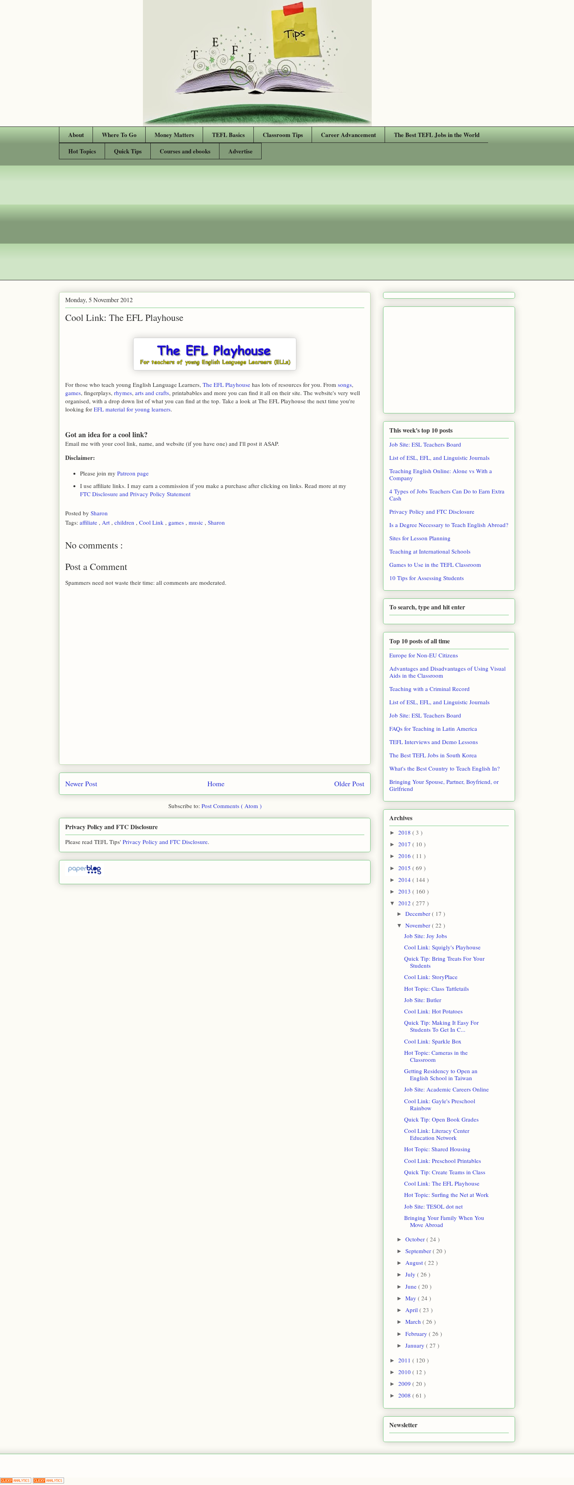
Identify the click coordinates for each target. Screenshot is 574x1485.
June (411, 1286)
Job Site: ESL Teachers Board (425, 444)
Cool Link (152, 522)
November (418, 925)
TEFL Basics (228, 134)
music (197, 522)
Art (106, 522)
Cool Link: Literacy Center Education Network (436, 1134)
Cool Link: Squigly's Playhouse (442, 947)
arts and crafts (152, 393)
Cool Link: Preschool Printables (442, 1160)
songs (345, 384)
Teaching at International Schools (430, 551)
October (415, 1239)
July (411, 1274)
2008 (405, 1395)
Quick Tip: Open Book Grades (441, 1119)
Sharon (100, 513)
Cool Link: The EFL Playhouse (442, 1183)
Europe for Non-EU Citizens (423, 655)
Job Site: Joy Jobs (425, 936)
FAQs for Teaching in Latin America (433, 728)
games (73, 393)
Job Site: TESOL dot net (433, 1206)
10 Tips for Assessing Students (426, 578)
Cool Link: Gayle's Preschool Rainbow (439, 1104)
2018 (405, 832)
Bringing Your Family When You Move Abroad (444, 1221)
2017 (405, 844)
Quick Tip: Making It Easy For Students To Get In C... (441, 1025)
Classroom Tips (283, 134)
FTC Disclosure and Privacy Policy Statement (135, 494)
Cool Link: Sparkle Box (433, 1041)
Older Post (349, 783)
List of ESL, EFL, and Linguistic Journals (439, 457)
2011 (405, 1360)
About (76, 134)
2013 (405, 891)
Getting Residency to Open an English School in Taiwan (441, 1074)
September (419, 1251)
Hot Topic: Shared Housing (437, 1149)
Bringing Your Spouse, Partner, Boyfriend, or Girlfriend (444, 785)
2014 (405, 879)
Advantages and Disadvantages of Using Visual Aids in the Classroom (447, 671)
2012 (405, 903)
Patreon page (133, 473)
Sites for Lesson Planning (420, 538)
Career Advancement (348, 134)
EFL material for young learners (132, 409)
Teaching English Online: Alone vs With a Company (440, 474)
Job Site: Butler (422, 1000)
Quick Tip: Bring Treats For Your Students (444, 961)
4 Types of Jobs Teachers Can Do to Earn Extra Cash (446, 494)
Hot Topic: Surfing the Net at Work (446, 1194)
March (413, 1321)
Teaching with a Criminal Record (429, 689)
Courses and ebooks (185, 151)
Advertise (240, 151)
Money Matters (174, 134)
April (412, 1310)
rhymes (123, 393)
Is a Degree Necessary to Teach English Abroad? (448, 525)
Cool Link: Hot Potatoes (433, 1011)
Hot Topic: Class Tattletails (436, 988)
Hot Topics (82, 151)
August (414, 1262)
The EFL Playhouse (226, 384)
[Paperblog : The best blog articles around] (84, 874)
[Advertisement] (287, 225)
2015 (405, 868)
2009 (405, 1383)
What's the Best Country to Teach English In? (444, 768)
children (125, 522)
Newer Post (81, 783)
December (418, 913)
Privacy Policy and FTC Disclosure (165, 842)
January (415, 1345)
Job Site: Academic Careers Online (446, 1089)
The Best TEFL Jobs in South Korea (433, 755)
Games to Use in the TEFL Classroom (435, 564)
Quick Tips (128, 151)
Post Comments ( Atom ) (231, 806)
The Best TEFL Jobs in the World (437, 134)
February (417, 1333)
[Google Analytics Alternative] (16, 1481)
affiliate (89, 522)
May (411, 1298)
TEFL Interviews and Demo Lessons (433, 742)
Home (216, 783)
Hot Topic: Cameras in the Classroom (436, 1056)
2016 (405, 856)
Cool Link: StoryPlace (431, 977)
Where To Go (119, 134)
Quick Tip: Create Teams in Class (444, 1172)
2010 (405, 1372)
